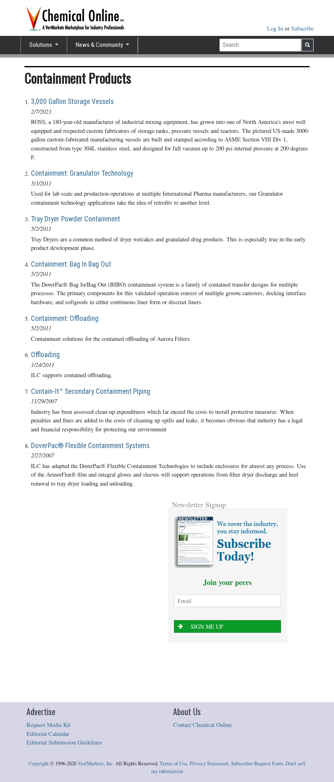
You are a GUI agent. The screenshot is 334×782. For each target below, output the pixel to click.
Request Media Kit (48, 725)
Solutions (41, 45)
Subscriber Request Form (257, 763)
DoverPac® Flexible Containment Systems (90, 446)
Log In (276, 28)
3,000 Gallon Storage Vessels (72, 101)
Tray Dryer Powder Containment (75, 219)
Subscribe (302, 28)
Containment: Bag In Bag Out (71, 264)
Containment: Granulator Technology (82, 173)
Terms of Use (173, 763)
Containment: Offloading (65, 318)
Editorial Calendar (47, 734)
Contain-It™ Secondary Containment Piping (90, 391)
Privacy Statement (209, 763)
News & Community (100, 45)
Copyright (39, 763)
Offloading (45, 355)
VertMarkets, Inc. (96, 763)
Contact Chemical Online (202, 725)
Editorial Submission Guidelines (64, 742)
